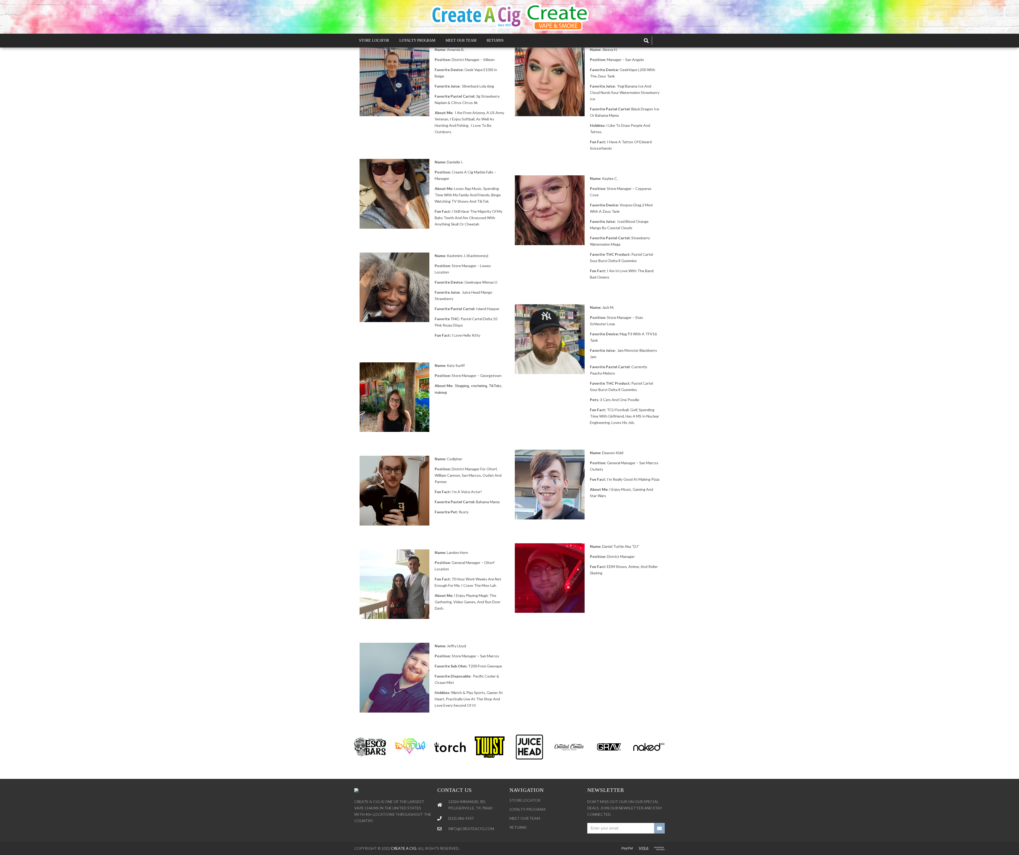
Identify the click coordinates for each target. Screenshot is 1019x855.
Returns (495, 40)
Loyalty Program (417, 40)
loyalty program (527, 809)
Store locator (525, 800)
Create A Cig (403, 848)
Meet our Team (461, 40)
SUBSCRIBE (659, 828)
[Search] (646, 40)
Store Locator (374, 40)
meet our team (525, 818)
